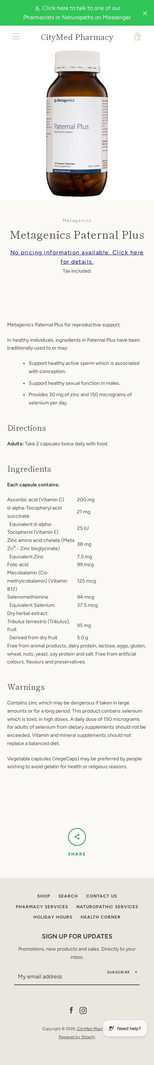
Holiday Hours (52, 917)
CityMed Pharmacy (77, 36)
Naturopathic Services (107, 906)
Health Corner (101, 917)
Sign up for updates (77, 936)
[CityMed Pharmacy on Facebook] (71, 1010)
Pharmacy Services (42, 906)
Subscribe (118, 972)
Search (68, 896)
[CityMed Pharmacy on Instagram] (83, 1010)
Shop (43, 896)
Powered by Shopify (77, 1036)
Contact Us (101, 896)
